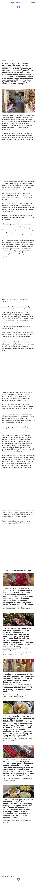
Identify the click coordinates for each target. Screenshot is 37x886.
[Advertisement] (18, 36)
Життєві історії (24, 87)
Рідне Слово (16, 3)
